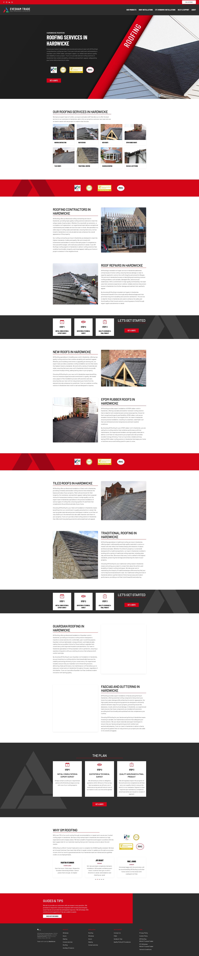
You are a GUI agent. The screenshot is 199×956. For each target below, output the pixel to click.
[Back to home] (16, 9)
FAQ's (115, 936)
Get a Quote (132, 330)
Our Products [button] (131, 10)
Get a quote (54, 80)
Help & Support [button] (183, 10)
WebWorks (52, 941)
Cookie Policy (143, 936)
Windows (65, 933)
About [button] (193, 10)
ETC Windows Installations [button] (165, 10)
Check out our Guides (52, 916)
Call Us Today (189, 2)
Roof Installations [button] (146, 10)
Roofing (65, 945)
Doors (64, 936)
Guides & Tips (118, 939)
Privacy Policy (143, 933)
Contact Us (117, 933)
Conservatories (67, 942)
